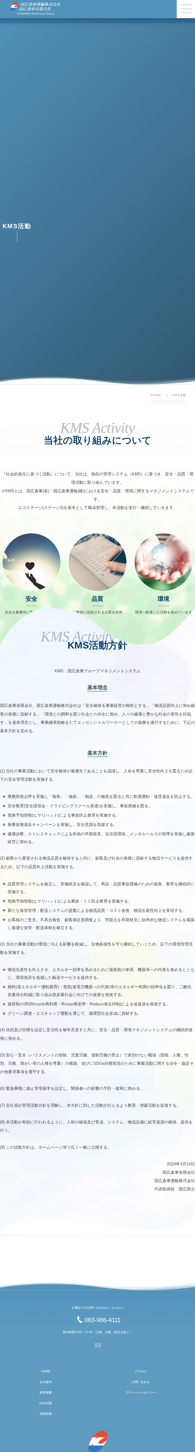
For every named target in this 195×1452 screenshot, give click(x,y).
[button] (186, 9)
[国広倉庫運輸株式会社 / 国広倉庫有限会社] (36, 6)
